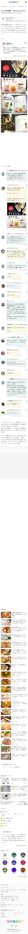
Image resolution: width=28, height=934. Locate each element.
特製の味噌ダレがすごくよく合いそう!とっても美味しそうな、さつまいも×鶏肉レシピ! (19, 629)
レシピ (10, 767)
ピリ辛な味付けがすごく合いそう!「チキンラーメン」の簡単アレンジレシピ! (19, 703)
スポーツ (13, 890)
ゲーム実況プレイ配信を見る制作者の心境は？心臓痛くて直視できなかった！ (19, 795)
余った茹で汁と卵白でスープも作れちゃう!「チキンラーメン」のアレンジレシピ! (19, 674)
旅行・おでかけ (14, 896)
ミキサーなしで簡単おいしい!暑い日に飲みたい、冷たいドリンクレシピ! (19, 696)
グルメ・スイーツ (15, 624)
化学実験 (16, 767)
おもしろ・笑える (5, 890)
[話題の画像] (13, 2)
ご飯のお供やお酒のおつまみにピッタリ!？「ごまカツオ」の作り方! (19, 741)
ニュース (13, 617)
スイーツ (4, 767)
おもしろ (5, 823)
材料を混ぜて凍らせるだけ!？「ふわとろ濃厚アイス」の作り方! (19, 636)
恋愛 (12, 783)
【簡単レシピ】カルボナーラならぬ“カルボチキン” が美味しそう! (19, 756)
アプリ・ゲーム (14, 798)
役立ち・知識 (14, 721)
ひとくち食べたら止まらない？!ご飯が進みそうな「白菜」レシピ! (19, 711)
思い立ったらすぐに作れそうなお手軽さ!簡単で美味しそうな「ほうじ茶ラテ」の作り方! (19, 621)
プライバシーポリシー (18, 913)
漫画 (2, 896)
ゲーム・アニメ (15, 898)
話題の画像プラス (10, 18)
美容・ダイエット (19, 814)
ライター (16, 915)
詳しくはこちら (21, 845)
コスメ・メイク (6, 814)
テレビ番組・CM (7, 818)
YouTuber (6, 896)
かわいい (5, 811)
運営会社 (3, 915)
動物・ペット (15, 900)
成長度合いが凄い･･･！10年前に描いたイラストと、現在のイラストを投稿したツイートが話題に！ (19, 788)
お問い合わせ (4, 916)
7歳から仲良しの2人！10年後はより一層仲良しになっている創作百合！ (19, 780)
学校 (24, 890)
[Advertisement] (14, 149)
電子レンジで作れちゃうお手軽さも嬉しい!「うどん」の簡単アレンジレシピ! (19, 681)
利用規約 (3, 913)
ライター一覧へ (22, 876)
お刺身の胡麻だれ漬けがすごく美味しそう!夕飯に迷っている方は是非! (19, 614)
